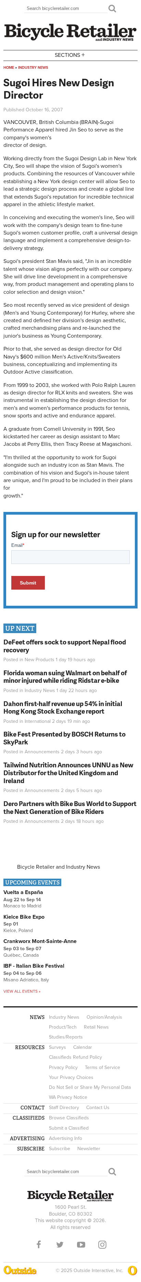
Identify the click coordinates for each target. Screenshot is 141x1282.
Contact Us (98, 1107)
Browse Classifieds (69, 1118)
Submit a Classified (69, 1128)
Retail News (96, 1027)
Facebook (39, 1245)
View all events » (21, 991)
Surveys (57, 1047)
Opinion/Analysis (104, 1017)
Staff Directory (64, 1107)
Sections (70, 55)
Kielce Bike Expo (23, 917)
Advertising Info (65, 1138)
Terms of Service (102, 1067)
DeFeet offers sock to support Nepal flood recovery (64, 645)
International (38, 721)
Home (8, 67)
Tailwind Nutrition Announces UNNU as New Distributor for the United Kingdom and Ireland (68, 772)
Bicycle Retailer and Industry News (58, 867)
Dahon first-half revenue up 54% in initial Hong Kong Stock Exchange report (62, 707)
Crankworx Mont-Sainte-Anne (40, 941)
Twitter (60, 1245)
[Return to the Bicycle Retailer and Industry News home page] (70, 40)
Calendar (82, 1047)
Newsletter (88, 1149)
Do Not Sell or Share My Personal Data (90, 1087)
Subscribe (59, 1149)
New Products (39, 660)
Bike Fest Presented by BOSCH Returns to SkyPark (64, 737)
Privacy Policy (63, 1067)
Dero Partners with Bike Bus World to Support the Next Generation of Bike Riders (70, 807)
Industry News (33, 67)
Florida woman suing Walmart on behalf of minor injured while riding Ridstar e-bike (65, 676)
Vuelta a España (23, 892)
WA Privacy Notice (68, 1097)
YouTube (81, 1245)
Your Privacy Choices (71, 1077)
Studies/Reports (66, 1037)
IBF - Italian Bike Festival (33, 966)
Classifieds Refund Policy (75, 1057)
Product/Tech (63, 1027)
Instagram (102, 1245)
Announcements (42, 752)
